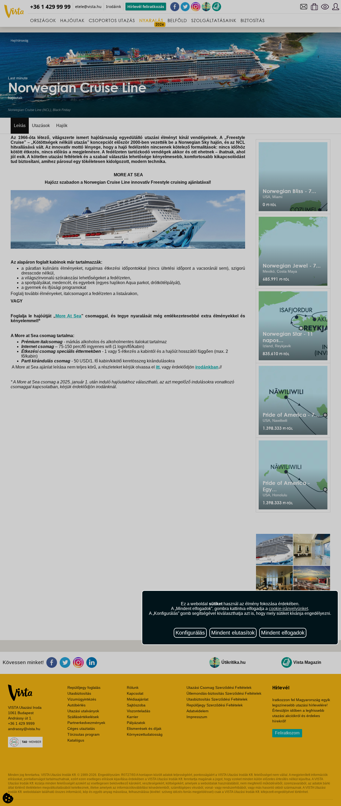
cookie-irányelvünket (288, 608)
